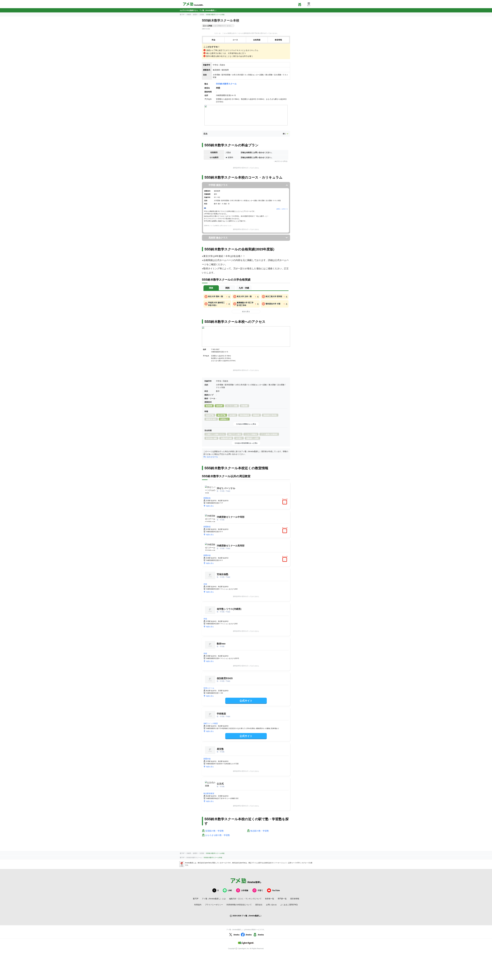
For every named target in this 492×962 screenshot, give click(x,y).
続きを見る (246, 311)
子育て (260, 890)
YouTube (276, 890)
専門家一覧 (282, 898)
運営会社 (258, 904)
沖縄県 (188, 14)
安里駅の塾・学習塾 (214, 831)
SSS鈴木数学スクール (226, 83)
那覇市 (195, 14)
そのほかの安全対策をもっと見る (246, 443)
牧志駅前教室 (208, 793)
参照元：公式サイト (282, 209)
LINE (230, 890)
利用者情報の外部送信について (239, 904)
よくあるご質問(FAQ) (289, 904)
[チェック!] (285, 502)
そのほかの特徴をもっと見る (246, 424)
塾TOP (182, 14)
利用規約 (197, 904)
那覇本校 (207, 555)
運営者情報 (294, 898)
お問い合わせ (271, 904)
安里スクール (208, 688)
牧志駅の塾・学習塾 (259, 831)
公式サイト (246, 700)
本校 (205, 584)
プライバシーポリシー (214, 904)
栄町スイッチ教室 (210, 723)
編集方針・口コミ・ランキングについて (245, 898)
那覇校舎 (207, 498)
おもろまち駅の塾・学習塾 (217, 835)
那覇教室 (207, 526)
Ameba (236, 934)
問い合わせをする (210, 456)
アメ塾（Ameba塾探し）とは (214, 898)
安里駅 (201, 14)
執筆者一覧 (269, 898)
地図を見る (210, 506)
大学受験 (244, 890)
